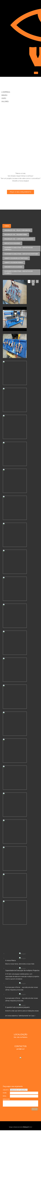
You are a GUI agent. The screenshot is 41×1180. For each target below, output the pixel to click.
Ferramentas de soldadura (13, 267)
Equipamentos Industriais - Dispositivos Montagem (21, 254)
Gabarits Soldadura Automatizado (16, 258)
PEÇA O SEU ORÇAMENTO (20, 192)
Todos (6, 226)
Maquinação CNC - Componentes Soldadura (18, 239)
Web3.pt (25, 1127)
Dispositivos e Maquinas (12, 243)
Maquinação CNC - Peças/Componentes (17, 230)
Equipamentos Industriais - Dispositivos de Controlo (18, 248)
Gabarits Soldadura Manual (13, 262)
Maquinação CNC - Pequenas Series (15, 234)
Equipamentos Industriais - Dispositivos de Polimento (18, 272)
